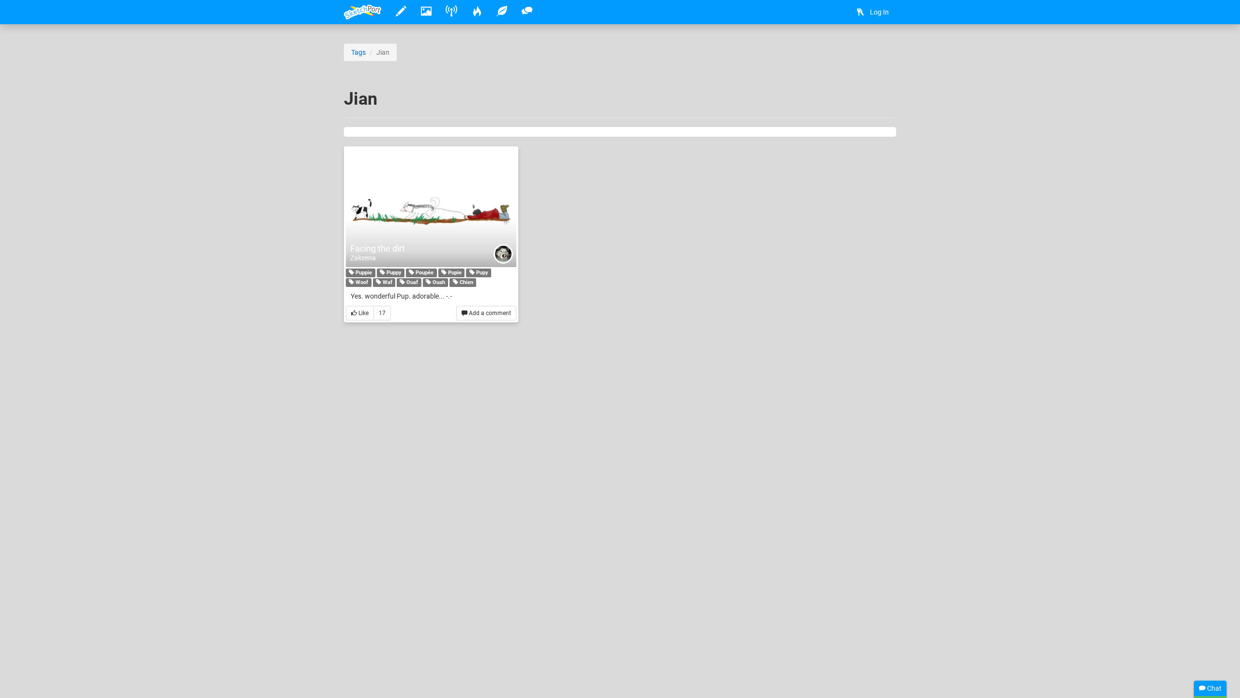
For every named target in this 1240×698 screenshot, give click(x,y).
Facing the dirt (377, 248)
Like (363, 313)
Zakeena (363, 258)
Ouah (438, 282)
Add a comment (489, 313)
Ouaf (411, 282)
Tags (358, 52)
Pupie (454, 273)
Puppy (393, 273)
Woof (361, 282)
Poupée (424, 273)
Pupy (481, 273)
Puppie (363, 273)
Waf (386, 282)
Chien (465, 282)
